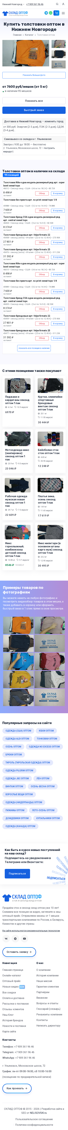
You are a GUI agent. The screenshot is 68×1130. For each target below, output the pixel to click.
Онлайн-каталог (11, 975)
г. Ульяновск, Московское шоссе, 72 (23, 1065)
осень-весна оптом (43, 786)
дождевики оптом (17, 818)
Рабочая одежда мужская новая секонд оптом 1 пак (16, 501)
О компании (43, 969)
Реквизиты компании (49, 1014)
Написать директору (48, 1025)
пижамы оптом (15, 810)
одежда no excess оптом (44, 746)
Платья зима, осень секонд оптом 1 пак (47, 499)
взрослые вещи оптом (19, 794)
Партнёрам (42, 992)
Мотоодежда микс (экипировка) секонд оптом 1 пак (17, 454)
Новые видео (10, 986)
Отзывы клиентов (13, 1009)
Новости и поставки (14, 1025)
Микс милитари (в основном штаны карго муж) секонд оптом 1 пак (50, 548)
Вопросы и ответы (47, 1003)
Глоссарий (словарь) (48, 1008)
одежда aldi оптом (17, 738)
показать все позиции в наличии (34, 348)
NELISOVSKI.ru (38, 1112)
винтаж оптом (14, 786)
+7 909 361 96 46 (24, 1046)
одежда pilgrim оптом (19, 770)
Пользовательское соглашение (34, 1119)
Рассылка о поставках (15, 1003)
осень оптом (13, 746)
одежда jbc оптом (17, 778)
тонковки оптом (47, 738)
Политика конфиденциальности (34, 1124)
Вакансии (41, 997)
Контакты (42, 1020)
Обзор (42, 193)
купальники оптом (48, 818)
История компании (47, 975)
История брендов (12, 1020)
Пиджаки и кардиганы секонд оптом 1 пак (17, 400)
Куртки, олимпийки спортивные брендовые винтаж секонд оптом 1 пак (50, 403)
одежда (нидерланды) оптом (24, 802)
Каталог (29, 35)
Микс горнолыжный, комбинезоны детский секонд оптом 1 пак (15, 550)
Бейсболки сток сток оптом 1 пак (49, 451)
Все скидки (9, 992)
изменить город (54, 121)
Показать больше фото (34, 75)
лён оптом (43, 778)
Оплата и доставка (13, 998)
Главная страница (12, 969)
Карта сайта (9, 1031)
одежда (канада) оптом (20, 826)
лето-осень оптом (43, 810)
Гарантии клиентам (47, 986)
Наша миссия (44, 981)
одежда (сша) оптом (18, 730)
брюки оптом (14, 754)
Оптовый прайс (11, 981)
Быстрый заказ (34, 110)
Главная (17, 35)
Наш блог (8, 1014)
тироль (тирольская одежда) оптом (28, 762)
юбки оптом (46, 730)
